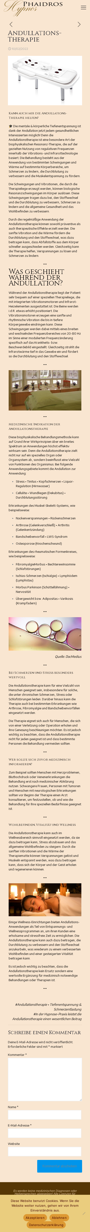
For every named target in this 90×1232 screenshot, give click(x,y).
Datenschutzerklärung (46, 1225)
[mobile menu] (83, 7)
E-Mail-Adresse (20, 1125)
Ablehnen (59, 1218)
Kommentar (17, 1055)
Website (14, 1144)
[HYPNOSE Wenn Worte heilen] (33, 6)
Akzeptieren (35, 1218)
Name (13, 1107)
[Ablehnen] (84, 1213)
